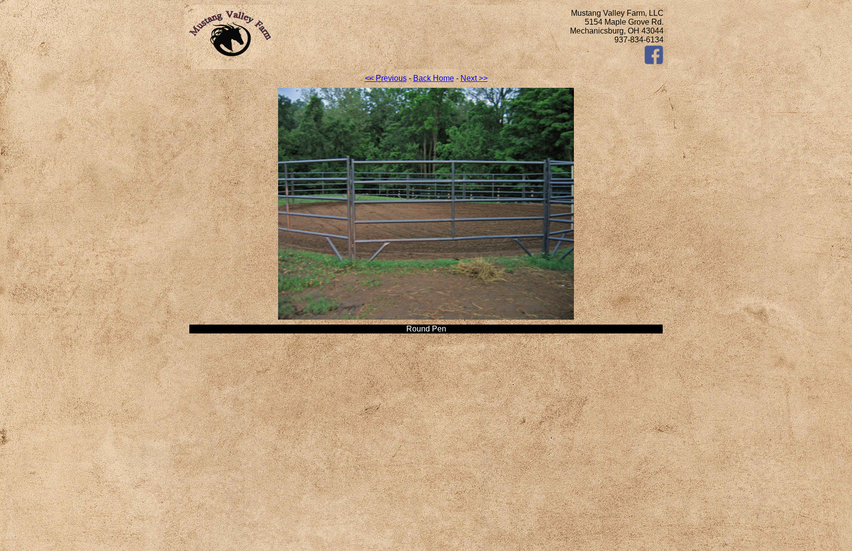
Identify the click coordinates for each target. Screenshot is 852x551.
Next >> (474, 78)
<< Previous (386, 78)
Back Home (433, 78)
